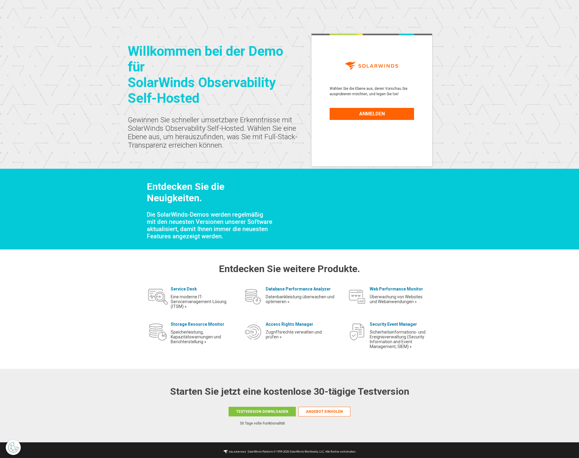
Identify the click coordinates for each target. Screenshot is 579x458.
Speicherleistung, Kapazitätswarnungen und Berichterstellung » (196, 337)
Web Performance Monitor (396, 289)
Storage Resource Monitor (197, 324)
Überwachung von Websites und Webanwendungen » (396, 299)
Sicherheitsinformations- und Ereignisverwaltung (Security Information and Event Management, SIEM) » (398, 339)
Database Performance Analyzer (298, 289)
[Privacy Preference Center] (13, 447)
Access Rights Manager (289, 324)
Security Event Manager (393, 324)
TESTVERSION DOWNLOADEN (262, 411)
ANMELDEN (372, 114)
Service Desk (184, 289)
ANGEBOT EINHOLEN (324, 411)
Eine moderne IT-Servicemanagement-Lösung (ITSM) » (198, 301)
